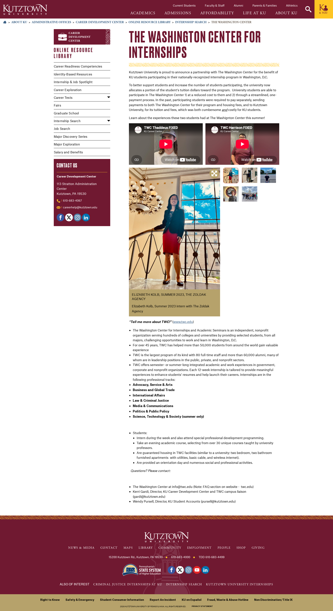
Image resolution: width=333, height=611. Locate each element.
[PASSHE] (141, 569)
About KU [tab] (286, 13)
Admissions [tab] (178, 13)
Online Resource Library (150, 22)
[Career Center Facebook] (60, 217)
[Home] (25, 9)
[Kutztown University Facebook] (171, 570)
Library (146, 548)
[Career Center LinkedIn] (86, 217)
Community (169, 548)
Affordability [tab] (217, 13)
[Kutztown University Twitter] (180, 570)
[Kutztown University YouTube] (197, 570)
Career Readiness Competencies (78, 66)
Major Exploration (67, 144)
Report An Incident (163, 600)
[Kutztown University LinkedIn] (205, 570)
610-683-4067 (72, 200)
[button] (308, 9)
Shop (241, 548)
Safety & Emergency (80, 600)
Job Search (62, 128)
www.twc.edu (183, 322)
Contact (109, 548)
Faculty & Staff (215, 5)
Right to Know (50, 600)
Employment (199, 548)
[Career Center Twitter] (69, 217)
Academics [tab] (142, 13)
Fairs (57, 105)
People (224, 548)
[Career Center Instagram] (77, 217)
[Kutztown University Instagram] (188, 570)
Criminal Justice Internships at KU (127, 584)
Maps (128, 548)
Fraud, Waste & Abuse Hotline (227, 600)
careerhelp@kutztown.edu (80, 207)
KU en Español (191, 600)
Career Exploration (68, 90)
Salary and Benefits (68, 152)
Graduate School (66, 113)
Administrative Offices (51, 22)
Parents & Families (264, 5)
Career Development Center (100, 22)
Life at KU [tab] (254, 13)
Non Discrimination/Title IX (273, 600)
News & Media (81, 548)
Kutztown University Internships (239, 584)
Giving (258, 548)
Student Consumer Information (122, 600)
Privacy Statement (202, 606)
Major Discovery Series (70, 136)
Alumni (238, 5)
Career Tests (63, 97)
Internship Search (191, 22)
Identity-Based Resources (73, 74)
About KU (19, 22)
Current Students (184, 5)
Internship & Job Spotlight (73, 82)
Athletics (292, 5)
